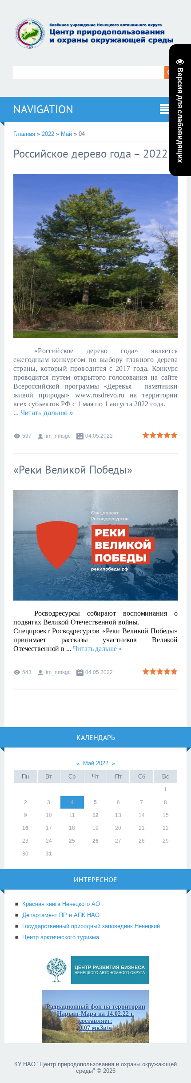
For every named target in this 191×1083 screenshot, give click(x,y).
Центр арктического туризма (60, 937)
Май (66, 134)
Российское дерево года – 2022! (92, 153)
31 (49, 854)
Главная (24, 134)
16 (25, 828)
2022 (48, 134)
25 (72, 841)
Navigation (43, 109)
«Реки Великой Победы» (72, 469)
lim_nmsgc (57, 436)
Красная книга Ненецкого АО (61, 904)
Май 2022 (95, 763)
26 (95, 841)
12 (95, 815)
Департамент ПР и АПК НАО (60, 915)
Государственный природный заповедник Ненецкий (91, 926)
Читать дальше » (46, 412)
